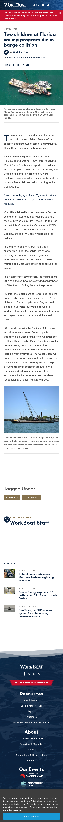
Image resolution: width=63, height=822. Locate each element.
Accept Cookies (31, 816)
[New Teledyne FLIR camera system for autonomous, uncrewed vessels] (9, 608)
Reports (31, 711)
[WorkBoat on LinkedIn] (38, 674)
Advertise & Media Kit (31, 744)
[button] (13, 65)
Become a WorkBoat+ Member (32, 682)
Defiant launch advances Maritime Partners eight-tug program (36, 577)
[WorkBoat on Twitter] (28, 674)
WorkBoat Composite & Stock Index (31, 722)
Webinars (31, 717)
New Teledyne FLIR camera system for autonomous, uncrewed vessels (35, 613)
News (10, 57)
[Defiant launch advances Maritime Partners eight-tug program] (9, 573)
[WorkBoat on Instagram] (33, 674)
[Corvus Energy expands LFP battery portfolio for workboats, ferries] (9, 590)
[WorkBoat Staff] (6, 52)
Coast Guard (31, 497)
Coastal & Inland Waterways (29, 57)
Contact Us (31, 760)
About (31, 731)
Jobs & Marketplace (32, 706)
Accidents (12, 497)
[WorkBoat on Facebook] (24, 674)
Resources (31, 693)
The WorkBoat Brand (31, 738)
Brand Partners (31, 700)
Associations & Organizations (32, 755)
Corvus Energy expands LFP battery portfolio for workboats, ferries (38, 595)
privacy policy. (14, 810)
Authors (31, 749)
